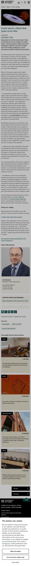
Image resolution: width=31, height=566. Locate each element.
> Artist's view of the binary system (11, 217)
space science (16, 324)
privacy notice (11, 541)
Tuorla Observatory (9, 328)
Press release (16, 7)
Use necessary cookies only (15, 557)
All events (16, 494)
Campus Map (5, 517)
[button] (28, 2)
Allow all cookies (15, 551)
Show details (15, 562)
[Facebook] (2, 311)
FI (21, 2)
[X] (5, 311)
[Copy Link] (15, 311)
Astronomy (6, 324)
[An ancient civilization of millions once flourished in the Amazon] (15, 392)
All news (15, 488)
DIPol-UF (21, 197)
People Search (5, 510)
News (8, 7)
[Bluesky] (9, 311)
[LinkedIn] (12, 311)
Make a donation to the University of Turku (15, 301)
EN (18, 2)
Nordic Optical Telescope (18, 199)
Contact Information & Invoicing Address (11, 514)
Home (3, 7)
